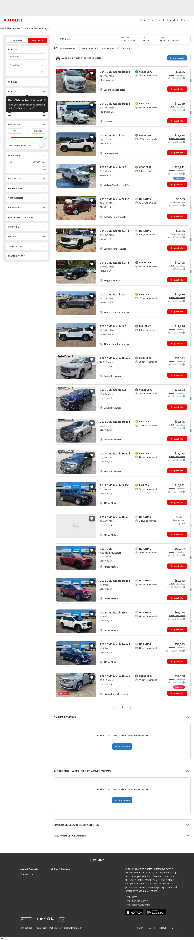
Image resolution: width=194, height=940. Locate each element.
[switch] (41, 146)
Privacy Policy (41, 927)
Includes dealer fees (177, 75)
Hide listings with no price (19, 145)
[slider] (9, 114)
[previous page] (114, 707)
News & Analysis (29, 869)
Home (143, 20)
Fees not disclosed (177, 202)
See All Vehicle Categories (138, 905)
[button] (27, 56)
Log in (62, 919)
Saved (161, 20)
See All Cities (132, 897)
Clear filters (127, 48)
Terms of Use (26, 927)
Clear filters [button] (16, 40)
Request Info (177, 88)
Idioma (27, 919)
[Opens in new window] (134, 912)
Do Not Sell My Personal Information (65, 927)
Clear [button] (43, 72)
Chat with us (26, 874)
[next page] (130, 707)
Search (152, 20)
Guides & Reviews (60, 869)
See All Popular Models (137, 901)
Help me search (177, 57)
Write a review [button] (122, 746)
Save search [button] (37, 40)
